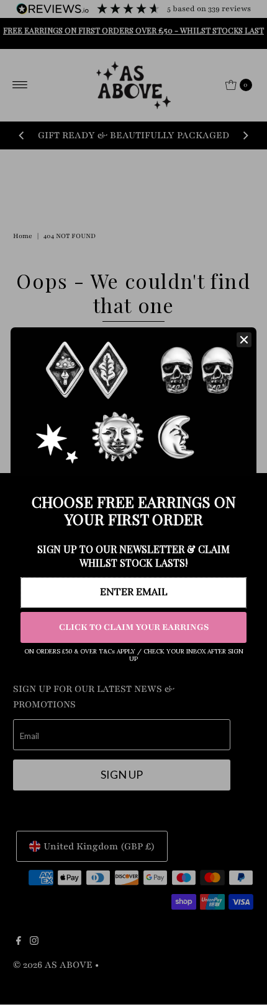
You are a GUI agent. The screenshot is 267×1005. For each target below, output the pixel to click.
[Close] (244, 339)
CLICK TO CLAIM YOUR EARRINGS (134, 627)
